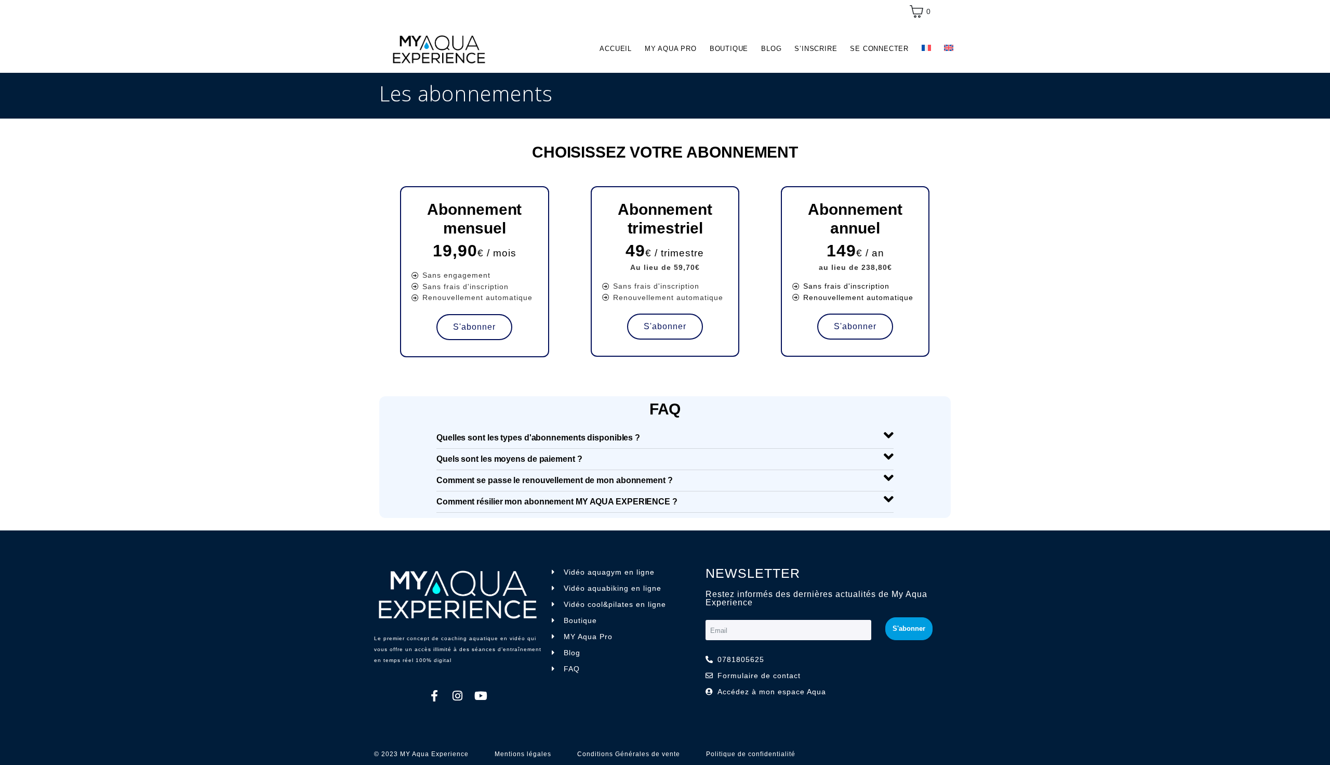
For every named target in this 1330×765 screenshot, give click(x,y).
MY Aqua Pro (671, 49)
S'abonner (474, 326)
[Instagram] (457, 695)
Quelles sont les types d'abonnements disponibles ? (538, 437)
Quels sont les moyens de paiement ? (509, 459)
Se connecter (879, 49)
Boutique (729, 49)
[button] (665, 438)
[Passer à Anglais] (948, 48)
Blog (771, 49)
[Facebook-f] (434, 695)
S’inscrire (815, 49)
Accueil (616, 49)
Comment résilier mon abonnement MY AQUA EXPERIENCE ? (556, 501)
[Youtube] (481, 695)
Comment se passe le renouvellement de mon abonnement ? (554, 480)
